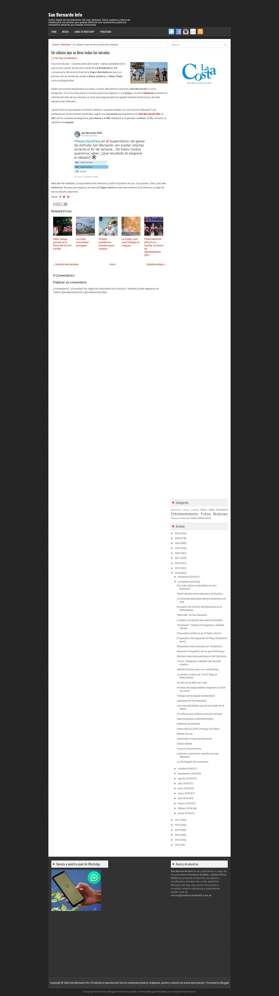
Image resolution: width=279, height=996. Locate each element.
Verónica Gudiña (198, 874)
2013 (177, 839)
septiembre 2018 (187, 773)
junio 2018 (183, 788)
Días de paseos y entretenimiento (195, 718)
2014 (177, 834)
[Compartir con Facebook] (66, 204)
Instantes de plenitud (188, 723)
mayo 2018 (184, 793)
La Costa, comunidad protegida (82, 242)
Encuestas (222, 509)
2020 (177, 563)
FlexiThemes (100, 991)
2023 (177, 548)
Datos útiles (207, 509)
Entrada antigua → (157, 264)
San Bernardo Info (65, 14)
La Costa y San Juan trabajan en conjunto (130, 242)
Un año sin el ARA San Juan (192, 682)
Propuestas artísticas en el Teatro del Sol (199, 633)
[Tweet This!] (64, 196)
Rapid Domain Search (185, 991)
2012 (177, 844)
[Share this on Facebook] (60, 196)
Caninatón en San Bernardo (191, 700)
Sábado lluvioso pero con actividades (197, 669)
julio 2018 (183, 783)
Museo (65, 31)
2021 (177, 558)
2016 (177, 824)
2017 (177, 819)
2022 (177, 553)
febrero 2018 (185, 808)
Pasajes (175, 518)
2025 (177, 538)
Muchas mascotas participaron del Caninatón (202, 656)
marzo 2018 (184, 803)
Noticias (65, 44)
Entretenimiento (184, 514)
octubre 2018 (185, 768)
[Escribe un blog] (58, 204)
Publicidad (105, 31)
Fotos (206, 514)
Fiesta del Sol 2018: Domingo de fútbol (198, 728)
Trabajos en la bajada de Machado (196, 695)
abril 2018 (183, 798)
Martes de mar (185, 733)
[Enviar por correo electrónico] (55, 204)
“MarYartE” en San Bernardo (192, 615)
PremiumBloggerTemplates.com (155, 991)
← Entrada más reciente (65, 264)
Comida (195, 509)
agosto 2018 (185, 778)
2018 (177, 573)
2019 (177, 568)
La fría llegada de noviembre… (193, 761)
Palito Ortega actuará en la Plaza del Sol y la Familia (62, 244)
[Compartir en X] (62, 204)
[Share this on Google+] (68, 196)
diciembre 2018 (186, 576)
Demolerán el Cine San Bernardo (194, 738)
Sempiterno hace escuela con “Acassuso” (200, 646)
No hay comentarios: (66, 58)
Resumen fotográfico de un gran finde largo (201, 651)
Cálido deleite (184, 743)
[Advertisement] (109, 401)
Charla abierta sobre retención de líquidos (200, 593)
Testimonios (204, 518)
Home (54, 31)
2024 (177, 543)
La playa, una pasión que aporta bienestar (200, 620)
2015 (177, 830)
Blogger (224, 982)
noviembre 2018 (186, 581)
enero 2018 (184, 813)
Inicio (113, 264)
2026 (177, 533)
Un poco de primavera (189, 748)
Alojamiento (176, 510)
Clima (186, 509)
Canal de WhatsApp (84, 31)
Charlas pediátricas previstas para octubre (106, 244)
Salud (194, 518)
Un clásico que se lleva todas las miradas (80, 52)
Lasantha (132, 991)
